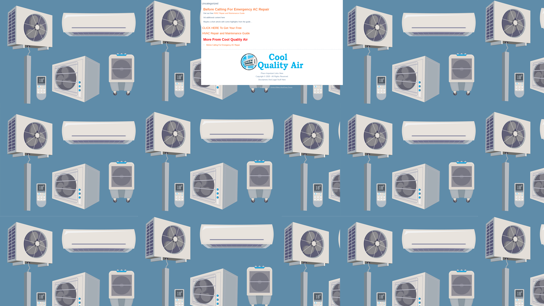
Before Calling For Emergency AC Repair (236, 9)
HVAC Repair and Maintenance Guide (229, 13)
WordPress (263, 87)
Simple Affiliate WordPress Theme (281, 87)
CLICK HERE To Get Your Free (222, 27)
